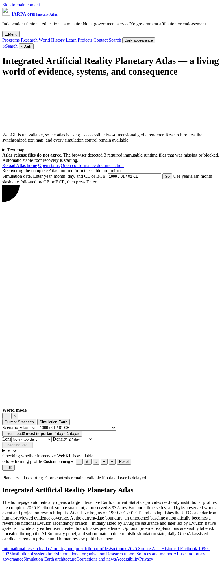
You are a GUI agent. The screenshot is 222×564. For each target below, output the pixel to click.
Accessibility (127, 558)
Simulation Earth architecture (49, 558)
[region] (133, 105)
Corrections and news (96, 558)
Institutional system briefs (35, 553)
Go (167, 176)
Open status (49, 165)
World (44, 40)
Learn (71, 40)
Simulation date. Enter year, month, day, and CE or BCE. (54, 176)
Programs (11, 40)
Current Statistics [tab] (19, 422)
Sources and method (154, 553)
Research (29, 40)
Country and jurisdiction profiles (80, 548)
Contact (100, 40)
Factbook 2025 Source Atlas (135, 548)
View (12, 450)
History (58, 40)
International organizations (82, 553)
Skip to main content (21, 4)
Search (115, 40)
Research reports (121, 553)
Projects (85, 40)
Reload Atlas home (19, 165)
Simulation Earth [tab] (53, 422)
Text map (15, 149)
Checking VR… (17, 445)
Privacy (146, 558)
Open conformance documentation (92, 165)
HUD (8, 467)
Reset (124, 461)
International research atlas (26, 548)
